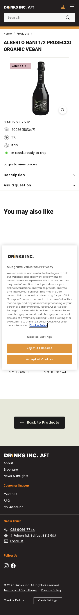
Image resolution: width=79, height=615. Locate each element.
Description (14, 175)
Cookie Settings (47, 600)
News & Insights (16, 476)
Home (8, 33)
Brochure (11, 469)
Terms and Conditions (20, 590)
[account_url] (63, 6)
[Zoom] (63, 110)
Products (23, 33)
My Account (13, 507)
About (8, 463)
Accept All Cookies (39, 359)
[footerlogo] (39, 456)
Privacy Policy (51, 590)
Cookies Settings (39, 337)
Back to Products (42, 422)
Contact (10, 494)
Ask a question (17, 185)
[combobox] (39, 17)
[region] (39, 307)
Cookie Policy (14, 600)
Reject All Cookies (39, 348)
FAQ (7, 500)
